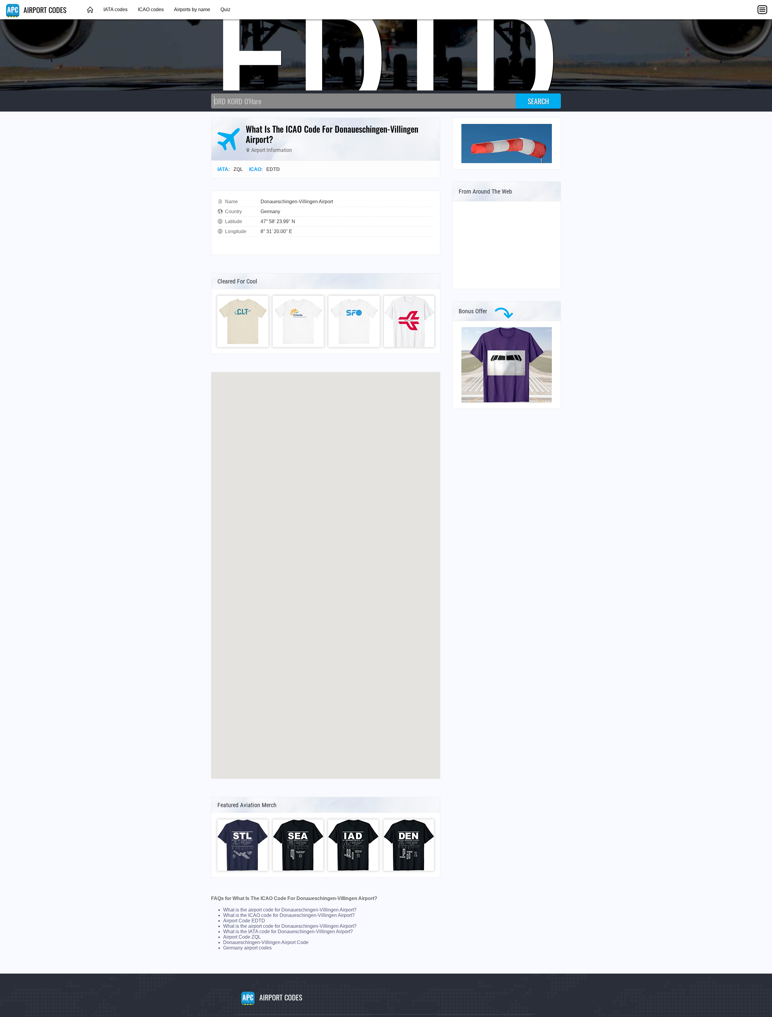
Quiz (225, 9)
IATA (222, 169)
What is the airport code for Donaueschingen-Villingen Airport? (289, 909)
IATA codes (115, 9)
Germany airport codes (247, 947)
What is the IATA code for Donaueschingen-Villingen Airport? (288, 931)
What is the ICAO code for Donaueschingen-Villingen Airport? (289, 915)
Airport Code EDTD (244, 920)
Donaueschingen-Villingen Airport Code (265, 942)
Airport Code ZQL (242, 937)
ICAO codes (151, 9)
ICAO (255, 169)
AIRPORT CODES (44, 9)
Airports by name (192, 9)
